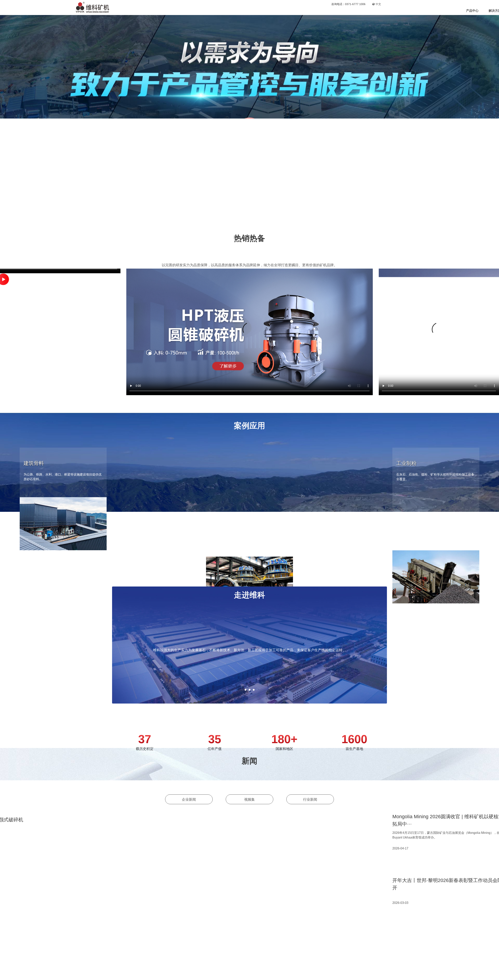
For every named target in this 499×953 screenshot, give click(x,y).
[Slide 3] (253, 220)
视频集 (249, 790)
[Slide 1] (239, 220)
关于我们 (353, 10)
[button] (396, 332)
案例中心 (308, 10)
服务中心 (330, 10)
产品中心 (240, 10)
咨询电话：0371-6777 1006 (348, 4)
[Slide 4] (260, 220)
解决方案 (262, 10)
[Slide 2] (246, 220)
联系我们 (375, 10)
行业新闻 (310, 790)
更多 (156, 524)
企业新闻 (189, 790)
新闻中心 (285, 10)
